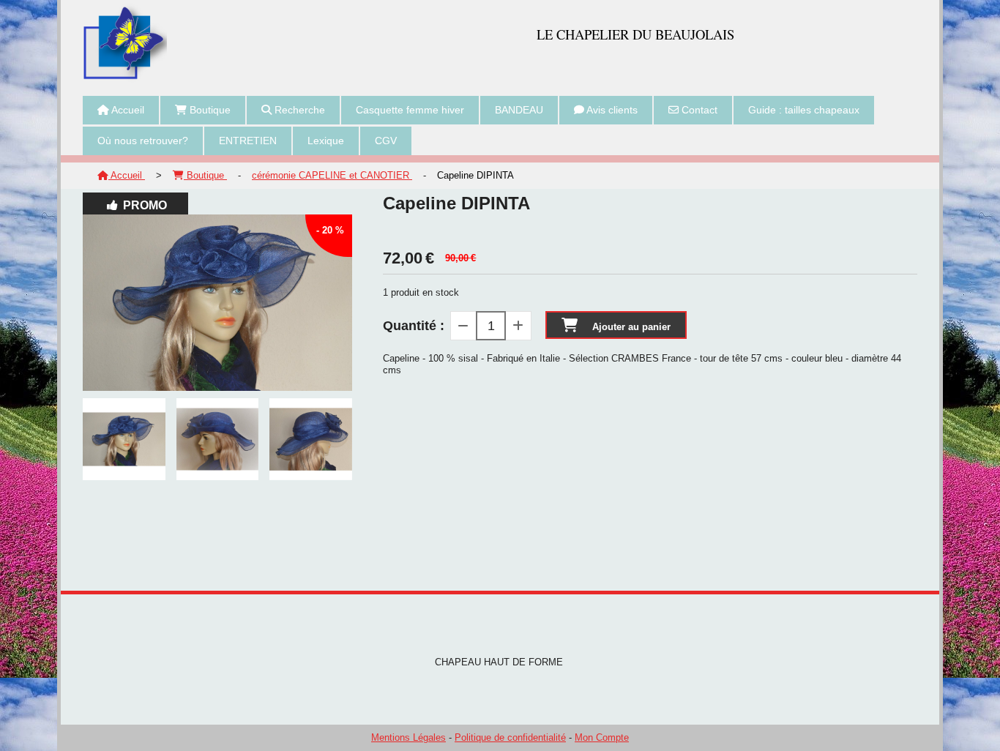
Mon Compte (602, 737)
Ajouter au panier (631, 326)
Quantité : (413, 325)
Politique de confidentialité (510, 737)
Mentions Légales (408, 737)
